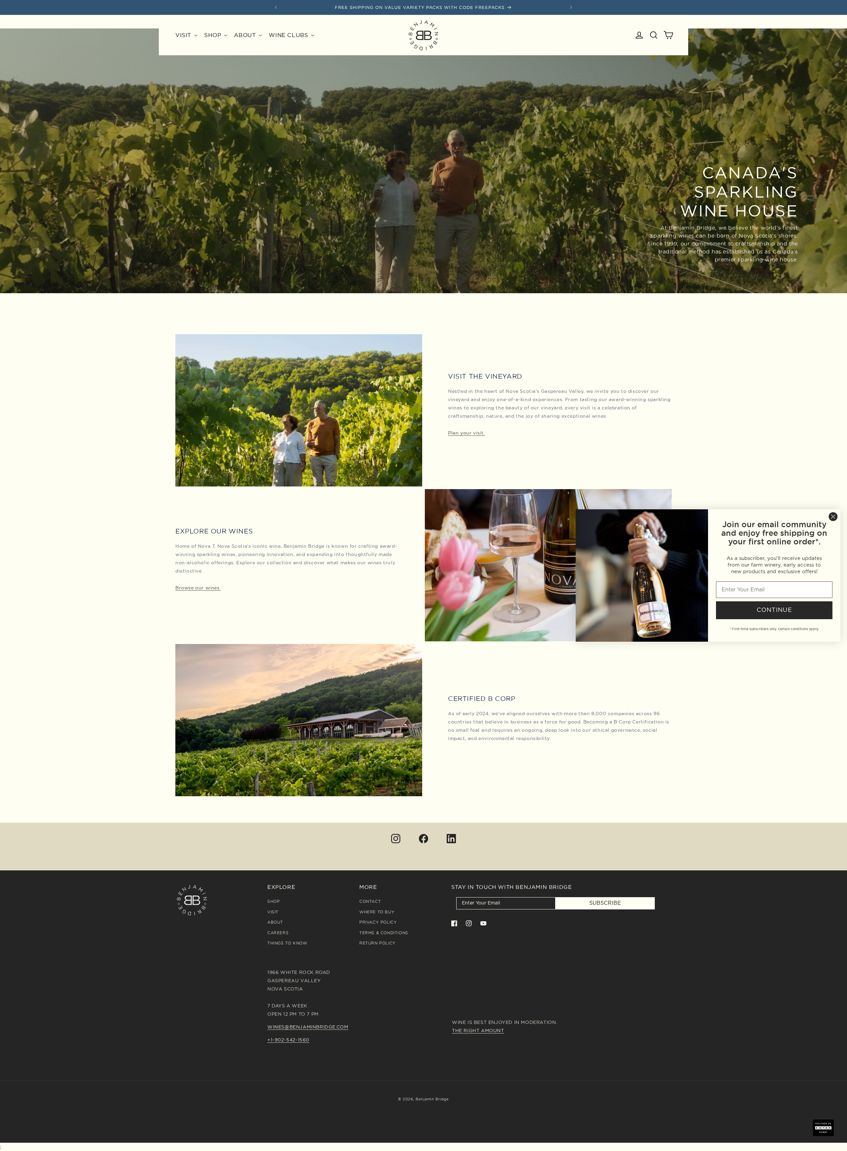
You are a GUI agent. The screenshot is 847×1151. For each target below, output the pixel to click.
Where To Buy (376, 912)
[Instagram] (395, 838)
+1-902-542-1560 (288, 1039)
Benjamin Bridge (432, 1099)
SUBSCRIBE (605, 903)
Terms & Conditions (383, 933)
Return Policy (377, 943)
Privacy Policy (378, 922)
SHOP (273, 901)
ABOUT (275, 922)
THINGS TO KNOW (287, 943)
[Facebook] (423, 838)
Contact (370, 901)
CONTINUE (774, 610)
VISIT (273, 912)
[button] (185, 35)
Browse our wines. (198, 587)
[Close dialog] (833, 516)
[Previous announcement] (276, 7)
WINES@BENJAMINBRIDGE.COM (307, 1027)
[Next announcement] (571, 7)
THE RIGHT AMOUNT (478, 1030)
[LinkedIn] (451, 838)
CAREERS (278, 933)
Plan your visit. (466, 433)
